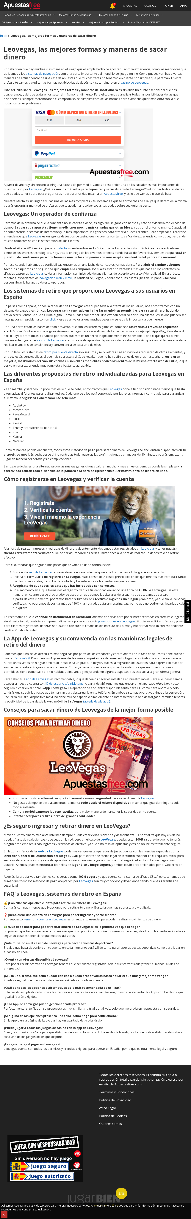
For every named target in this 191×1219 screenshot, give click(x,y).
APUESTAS (130, 5)
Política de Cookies (113, 1116)
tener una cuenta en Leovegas (45, 919)
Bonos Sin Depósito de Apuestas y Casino (27, 15)
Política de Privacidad (115, 1100)
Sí (4, 1215)
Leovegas (36, 189)
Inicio (3, 36)
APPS (183, 5)
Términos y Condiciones (116, 1092)
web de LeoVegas (50, 851)
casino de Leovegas (134, 82)
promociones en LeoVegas (116, 621)
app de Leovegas (37, 679)
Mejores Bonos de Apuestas (75, 15)
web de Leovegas (41, 572)
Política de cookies (117, 1205)
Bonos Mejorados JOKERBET (144, 22)
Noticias (76, 22)
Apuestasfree (113, 194)
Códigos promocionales (15, 22)
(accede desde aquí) (96, 701)
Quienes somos (110, 1123)
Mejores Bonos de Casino (113, 15)
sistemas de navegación (42, 74)
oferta (62, 248)
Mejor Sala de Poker (147, 15)
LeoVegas (108, 839)
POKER (168, 5)
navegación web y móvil (55, 278)
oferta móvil (21, 658)
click (53, 319)
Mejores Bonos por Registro (104, 22)
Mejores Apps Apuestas (50, 22)
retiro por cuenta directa (60, 352)
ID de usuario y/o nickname (64, 683)
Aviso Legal (107, 1108)
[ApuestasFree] (20, 5)
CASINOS (150, 5)
